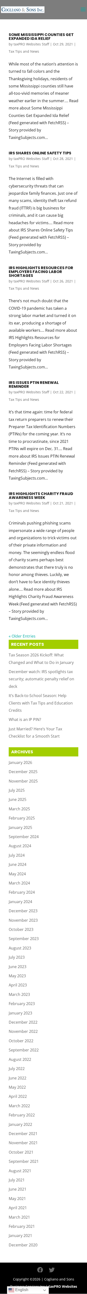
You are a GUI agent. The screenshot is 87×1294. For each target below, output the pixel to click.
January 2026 (20, 762)
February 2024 (22, 892)
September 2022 (24, 1050)
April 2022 (18, 1096)
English (21, 1290)
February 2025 (22, 818)
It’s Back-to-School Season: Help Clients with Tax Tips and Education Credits (41, 703)
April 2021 (18, 1207)
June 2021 (17, 1189)
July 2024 (17, 855)
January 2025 (20, 827)
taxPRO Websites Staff (31, 44)
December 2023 (23, 910)
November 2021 (23, 1142)
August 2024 (20, 845)
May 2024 (17, 874)
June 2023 (17, 966)
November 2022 (23, 1031)
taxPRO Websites (63, 1286)
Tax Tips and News (24, 51)
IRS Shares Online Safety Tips (40, 153)
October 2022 (21, 1040)
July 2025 (17, 790)
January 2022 (20, 1124)
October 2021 (21, 1152)
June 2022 (17, 1078)
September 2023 (24, 938)
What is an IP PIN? (25, 719)
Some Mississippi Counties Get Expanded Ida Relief (41, 36)
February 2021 (22, 1226)
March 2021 (19, 1217)
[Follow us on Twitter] (52, 1269)
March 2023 (19, 994)
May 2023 (17, 975)
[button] (83, 12)
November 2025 (23, 781)
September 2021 (24, 1161)
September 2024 (24, 836)
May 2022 (17, 1087)
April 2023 (18, 985)
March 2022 (19, 1105)
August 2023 (20, 948)
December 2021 (23, 1133)
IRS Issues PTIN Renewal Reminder (34, 384)
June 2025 (17, 799)
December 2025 (23, 771)
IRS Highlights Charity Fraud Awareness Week (41, 495)
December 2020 (23, 1245)
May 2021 (17, 1198)
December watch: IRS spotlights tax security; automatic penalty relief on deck (41, 679)
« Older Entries (22, 636)
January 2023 (20, 1013)
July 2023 (17, 957)
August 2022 (20, 1059)
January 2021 (20, 1235)
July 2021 (17, 1180)
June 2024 (17, 864)
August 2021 (20, 1170)
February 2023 (22, 1003)
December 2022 (23, 1022)
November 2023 (23, 920)
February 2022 (22, 1115)
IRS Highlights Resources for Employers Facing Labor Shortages (41, 271)
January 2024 (20, 901)
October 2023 (21, 929)
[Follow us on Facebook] (40, 1269)
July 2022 (17, 1068)
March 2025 (19, 809)
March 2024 (19, 883)
